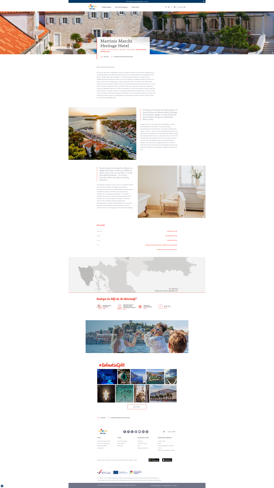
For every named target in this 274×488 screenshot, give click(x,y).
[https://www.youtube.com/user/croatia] (139, 431)
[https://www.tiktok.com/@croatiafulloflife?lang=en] (147, 431)
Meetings (140, 441)
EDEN (159, 443)
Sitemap (175, 485)
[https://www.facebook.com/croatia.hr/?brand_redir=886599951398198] (124, 431)
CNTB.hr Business (142, 443)
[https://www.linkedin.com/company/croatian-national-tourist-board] (143, 431)
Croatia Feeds (161, 441)
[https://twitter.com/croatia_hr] (132, 431)
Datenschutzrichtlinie (167, 485)
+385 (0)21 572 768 (172, 231)
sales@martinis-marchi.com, (153, 245)
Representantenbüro (143, 448)
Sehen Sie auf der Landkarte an (166, 291)
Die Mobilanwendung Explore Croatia (137, 1)
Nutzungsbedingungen (156, 485)
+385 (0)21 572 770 (172, 240)
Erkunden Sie (101, 338)
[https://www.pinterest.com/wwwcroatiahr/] (135, 431)
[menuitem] (154, 460)
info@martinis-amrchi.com (169, 245)
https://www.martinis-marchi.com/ (167, 249)
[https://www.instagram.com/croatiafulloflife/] (128, 431)
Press (139, 445)
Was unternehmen (122, 441)
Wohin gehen (121, 443)
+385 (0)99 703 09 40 (171, 236)
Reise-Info (120, 445)
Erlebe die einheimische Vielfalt (166, 450)
